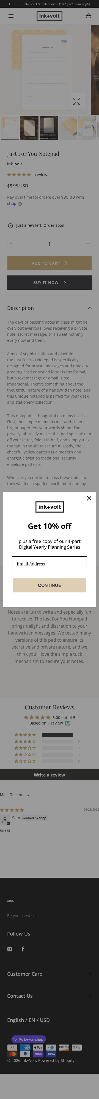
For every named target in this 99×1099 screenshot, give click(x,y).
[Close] (89, 498)
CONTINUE (49, 585)
